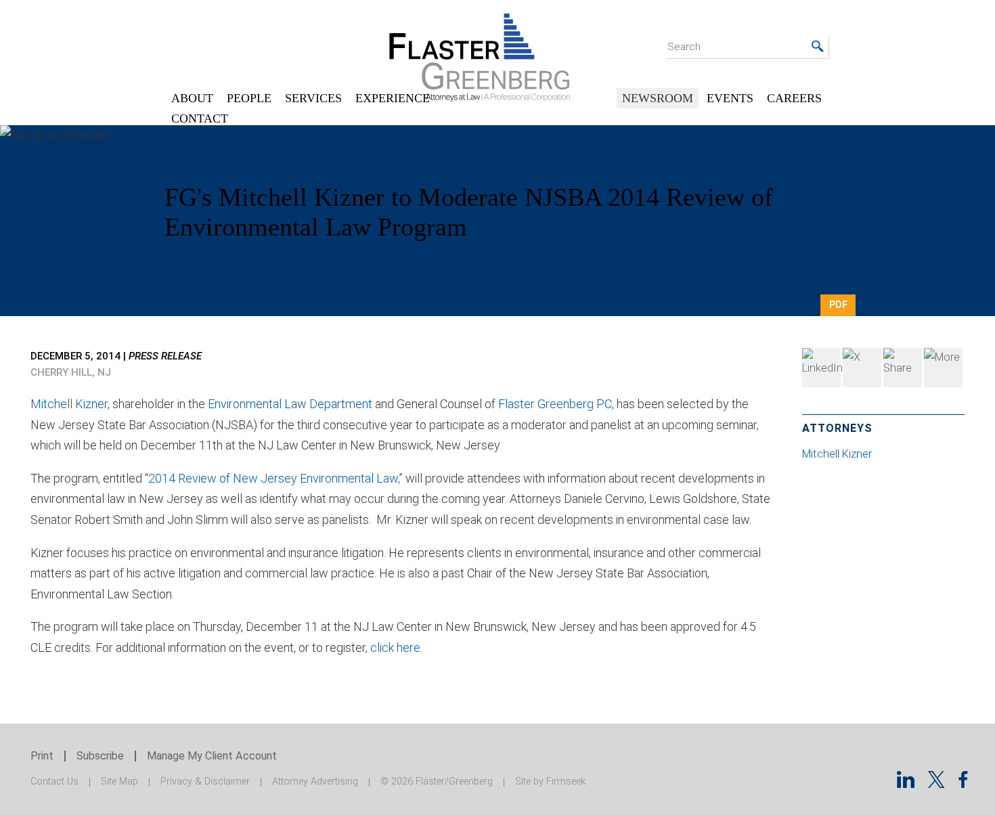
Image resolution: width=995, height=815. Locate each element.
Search (684, 47)
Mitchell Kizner (69, 404)
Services (313, 98)
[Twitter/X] (936, 783)
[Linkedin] (905, 783)
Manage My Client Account (212, 755)
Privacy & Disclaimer (205, 781)
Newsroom (657, 98)
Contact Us (54, 781)
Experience (392, 98)
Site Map (119, 781)
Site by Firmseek (550, 781)
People (249, 98)
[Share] (943, 367)
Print (41, 755)
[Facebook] (902, 367)
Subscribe (100, 755)
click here (395, 647)
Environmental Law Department (290, 404)
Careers (794, 98)
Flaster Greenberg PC (555, 404)
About (192, 98)
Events (730, 98)
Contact (199, 118)
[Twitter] (862, 367)
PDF (838, 304)
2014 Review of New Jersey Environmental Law (273, 478)
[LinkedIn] (821, 367)
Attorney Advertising (315, 781)
